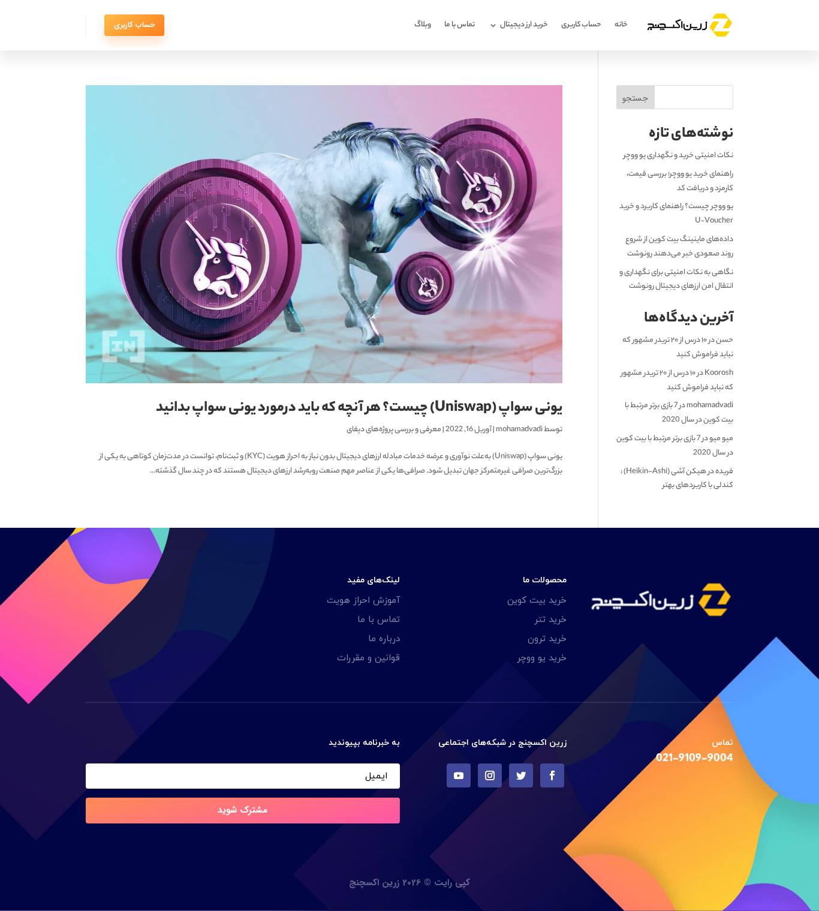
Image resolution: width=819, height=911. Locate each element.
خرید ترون (547, 639)
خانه (621, 25)
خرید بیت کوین (537, 600)
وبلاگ (422, 25)
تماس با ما (459, 25)
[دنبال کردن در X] (521, 775)
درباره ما (384, 639)
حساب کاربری (581, 25)
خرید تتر (550, 620)
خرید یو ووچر (542, 658)
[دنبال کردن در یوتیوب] (459, 775)
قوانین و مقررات (368, 658)
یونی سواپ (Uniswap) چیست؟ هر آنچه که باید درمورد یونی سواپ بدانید (359, 408)
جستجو (635, 98)
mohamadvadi (519, 429)
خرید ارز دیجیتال (524, 25)
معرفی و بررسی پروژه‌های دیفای (394, 429)
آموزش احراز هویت (363, 600)
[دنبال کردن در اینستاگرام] (490, 775)
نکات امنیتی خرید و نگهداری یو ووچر (678, 155)
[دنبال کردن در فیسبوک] (552, 775)
